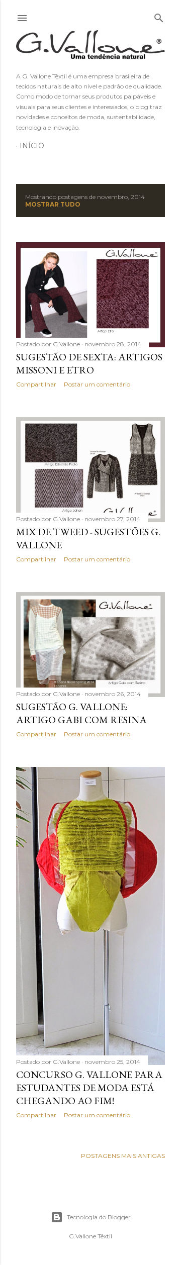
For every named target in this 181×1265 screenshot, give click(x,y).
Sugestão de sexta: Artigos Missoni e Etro (89, 363)
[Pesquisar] (159, 16)
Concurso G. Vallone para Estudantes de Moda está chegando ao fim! (89, 1087)
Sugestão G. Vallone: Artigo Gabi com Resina (81, 713)
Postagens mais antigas (123, 1155)
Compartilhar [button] (36, 384)
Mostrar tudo (52, 204)
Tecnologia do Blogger (99, 1217)
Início (32, 145)
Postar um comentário (97, 384)
